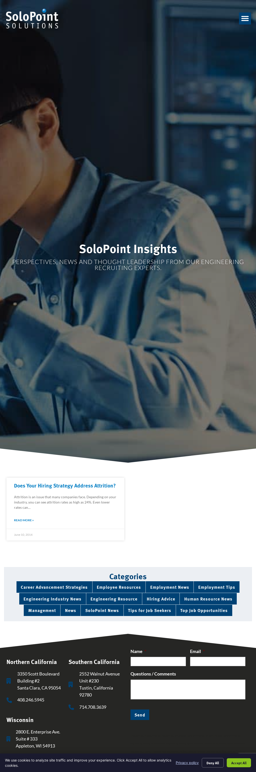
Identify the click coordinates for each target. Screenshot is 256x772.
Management (42, 610)
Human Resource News (208, 599)
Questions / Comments (153, 673)
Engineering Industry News (53, 599)
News (70, 610)
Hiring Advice (161, 599)
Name (138, 651)
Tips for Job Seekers (149, 610)
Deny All (212, 762)
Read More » (24, 520)
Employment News (169, 587)
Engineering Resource (114, 599)
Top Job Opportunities (204, 610)
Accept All (238, 762)
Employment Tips (216, 587)
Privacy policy (187, 762)
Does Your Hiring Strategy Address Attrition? (65, 485)
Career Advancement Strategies (54, 587)
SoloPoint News (102, 610)
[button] (245, 18)
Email (197, 651)
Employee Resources (119, 587)
